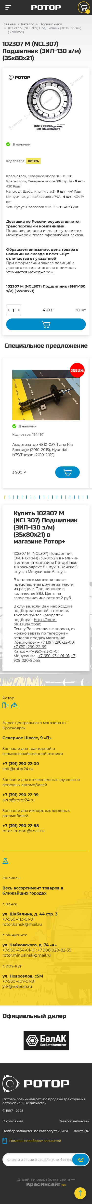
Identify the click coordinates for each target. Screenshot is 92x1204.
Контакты (82, 1131)
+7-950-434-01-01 (53, 655)
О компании (12, 1121)
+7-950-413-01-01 (44, 651)
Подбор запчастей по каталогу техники (35, 1131)
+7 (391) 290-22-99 (29, 646)
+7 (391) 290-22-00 (57, 642)
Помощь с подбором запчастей (35, 1141)
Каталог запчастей (74, 1121)
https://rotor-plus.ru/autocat (35, 621)
